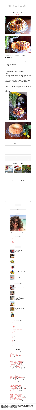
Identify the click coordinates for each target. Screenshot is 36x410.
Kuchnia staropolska (20, 374)
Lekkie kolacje (20, 375)
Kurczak (11, 375)
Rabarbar (16, 387)
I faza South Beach (12, 365)
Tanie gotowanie (20, 393)
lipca (13, 325)
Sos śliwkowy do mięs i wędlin (19, 287)
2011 (13, 341)
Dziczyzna (14, 363)
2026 (13, 322)
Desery (17, 360)
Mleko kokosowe (12, 377)
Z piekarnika (19, 399)
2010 (13, 342)
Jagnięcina (11, 367)
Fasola (17, 363)
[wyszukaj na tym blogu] (31, 1)
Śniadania (11, 393)
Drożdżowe (20, 362)
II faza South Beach (19, 365)
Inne (21, 366)
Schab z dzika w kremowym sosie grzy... (18, 172)
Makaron (11, 376)
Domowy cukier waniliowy (26, 172)
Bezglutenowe (12, 353)
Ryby (19, 387)
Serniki (24, 388)
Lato (15, 375)
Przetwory (20, 386)
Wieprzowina (12, 397)
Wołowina (11, 398)
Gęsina (21, 363)
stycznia (14, 331)
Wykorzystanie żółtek (13, 399)
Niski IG (11, 378)
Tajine (16, 393)
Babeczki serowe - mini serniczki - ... (9, 172)
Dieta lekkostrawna (20, 361)
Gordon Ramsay (12, 364)
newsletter (12, 242)
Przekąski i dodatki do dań (15, 385)
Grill (15, 364)
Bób (20, 355)
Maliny (15, 376)
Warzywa (20, 394)
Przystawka (11, 387)
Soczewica (11, 389)
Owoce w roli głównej (20, 379)
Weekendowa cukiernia (19, 395)
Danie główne (12, 360)
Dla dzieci (11, 362)
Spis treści (15, 389)
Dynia (11, 363)
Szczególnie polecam (14, 390)
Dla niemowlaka (16, 362)
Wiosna (16, 397)
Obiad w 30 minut (12, 379)
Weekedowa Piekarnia (12, 395)
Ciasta (16, 14)
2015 (13, 336)
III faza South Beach (12, 366)
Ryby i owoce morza (13, 388)
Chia (23, 355)
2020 (13, 332)
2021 (13, 323)
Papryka (11, 380)
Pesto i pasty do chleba (14, 381)
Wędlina (18, 396)
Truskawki (11, 394)
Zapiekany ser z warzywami (19, 303)
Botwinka (16, 354)
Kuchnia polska (12, 374)
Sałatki (20, 388)
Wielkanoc (19, 14)
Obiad (16, 378)
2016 (13, 335)
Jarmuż (23, 367)
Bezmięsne (19, 353)
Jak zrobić (18, 367)
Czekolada (12, 359)
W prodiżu (16, 394)
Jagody (15, 367)
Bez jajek (18, 351)
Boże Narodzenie (14, 355)
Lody (24, 375)
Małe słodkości (19, 376)
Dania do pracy (18, 359)
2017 (13, 333)
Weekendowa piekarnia (13, 396)
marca (14, 326)
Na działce (16, 377)
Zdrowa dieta (18, 400)
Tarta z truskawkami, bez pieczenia (20, 277)
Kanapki (20, 368)
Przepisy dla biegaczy (13, 386)
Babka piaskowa (15, 327)
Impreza (17, 366)
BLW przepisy (12, 354)
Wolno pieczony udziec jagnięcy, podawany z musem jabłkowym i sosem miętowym (20, 298)
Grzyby (19, 364)
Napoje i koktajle (21, 377)
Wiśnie (20, 397)
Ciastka (16, 356)
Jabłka (23, 366)
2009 (13, 344)
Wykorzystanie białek (17, 398)
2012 (13, 340)
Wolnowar (23, 397)
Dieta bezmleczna (13, 361)
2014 (13, 337)
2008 (13, 345)
